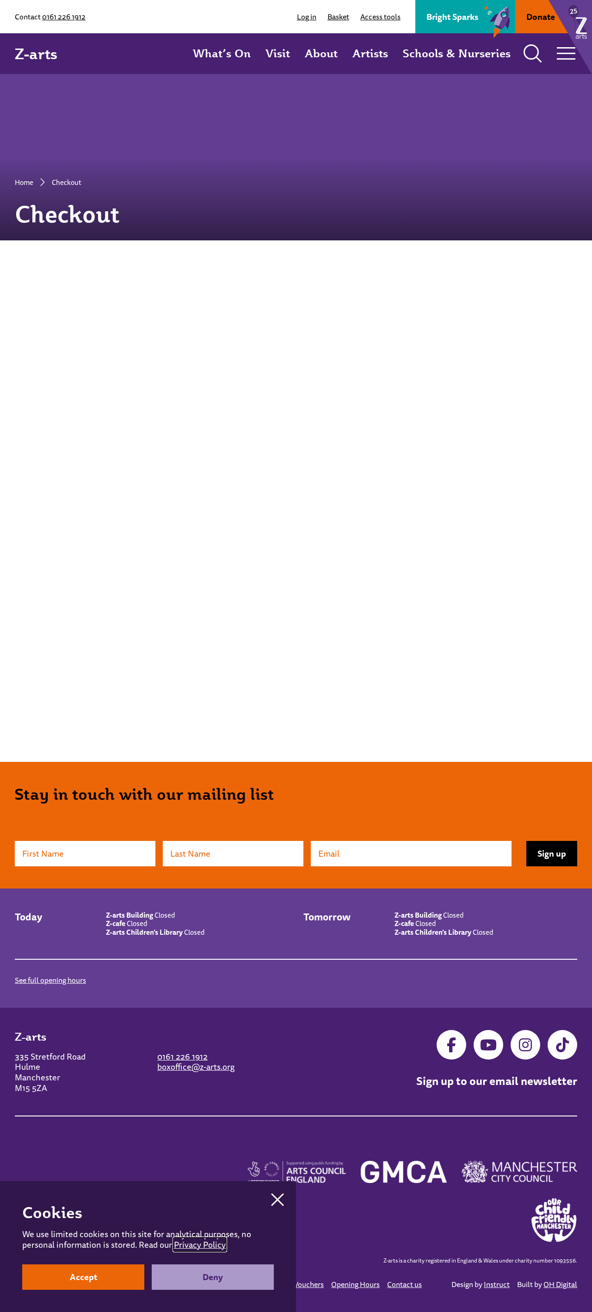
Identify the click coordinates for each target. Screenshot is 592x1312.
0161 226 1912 (64, 17)
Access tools (380, 17)
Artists (370, 53)
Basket (338, 17)
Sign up (551, 853)
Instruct (497, 1284)
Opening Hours (355, 1284)
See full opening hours (50, 980)
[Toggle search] (533, 54)
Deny (213, 1276)
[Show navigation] (566, 54)
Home (24, 182)
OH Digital (560, 1284)
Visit (277, 53)
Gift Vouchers (302, 1284)
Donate (540, 16)
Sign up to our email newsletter (496, 1081)
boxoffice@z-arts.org (195, 1066)
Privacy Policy (200, 1244)
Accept (83, 1276)
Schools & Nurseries (457, 53)
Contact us (404, 1284)
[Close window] (277, 1200)
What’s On (222, 53)
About (321, 53)
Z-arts (36, 53)
